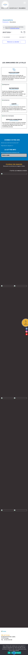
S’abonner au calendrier (13, 42)
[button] (14, 652)
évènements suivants (14, 28)
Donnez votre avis (12, 140)
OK (9, 652)
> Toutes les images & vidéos (18, 170)
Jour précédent (7, 37)
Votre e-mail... (6, 155)
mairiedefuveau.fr (13, 8)
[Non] (26, 649)
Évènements (6, 22)
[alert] (14, 27)
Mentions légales (16, 652)
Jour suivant (21, 37)
